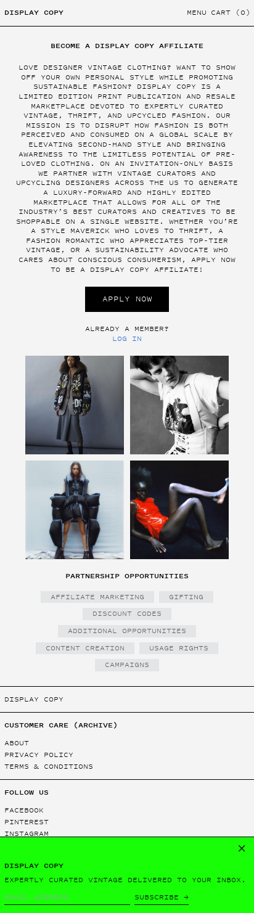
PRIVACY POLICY (38, 754)
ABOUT (16, 743)
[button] (230, 13)
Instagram (26, 833)
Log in (127, 338)
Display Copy (33, 12)
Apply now (127, 298)
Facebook (24, 810)
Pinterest (26, 822)
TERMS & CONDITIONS (48, 766)
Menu (197, 12)
